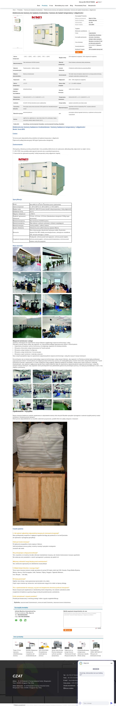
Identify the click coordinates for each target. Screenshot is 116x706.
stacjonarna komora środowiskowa (62, 602)
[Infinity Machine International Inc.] (23, 5)
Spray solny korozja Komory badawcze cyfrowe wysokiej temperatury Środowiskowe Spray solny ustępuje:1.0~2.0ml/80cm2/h (58, 656)
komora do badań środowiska (45, 602)
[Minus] (111, 663)
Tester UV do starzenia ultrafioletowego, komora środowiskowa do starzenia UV (18, 655)
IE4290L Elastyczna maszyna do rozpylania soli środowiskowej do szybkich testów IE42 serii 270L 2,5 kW (31, 656)
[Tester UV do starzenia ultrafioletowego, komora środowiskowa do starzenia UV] (19, 644)
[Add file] (80, 703)
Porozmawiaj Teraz (80, 5)
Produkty (44, 5)
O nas (51, 5)
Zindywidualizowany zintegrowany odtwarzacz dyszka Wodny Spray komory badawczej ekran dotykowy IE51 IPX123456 (83, 656)
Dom (38, 5)
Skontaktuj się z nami (61, 5)
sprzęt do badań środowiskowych (29, 602)
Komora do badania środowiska (33, 10)
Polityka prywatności (19, 705)
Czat (77, 52)
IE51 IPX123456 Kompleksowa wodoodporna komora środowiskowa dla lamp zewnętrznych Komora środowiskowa (44, 657)
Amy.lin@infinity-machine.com (77, 680)
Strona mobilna (69, 688)
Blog (71, 5)
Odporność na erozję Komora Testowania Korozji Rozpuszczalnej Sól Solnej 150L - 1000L (70, 654)
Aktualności (92, 5)
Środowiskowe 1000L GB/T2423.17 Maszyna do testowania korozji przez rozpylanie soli (96, 654)
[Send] (111, 703)
